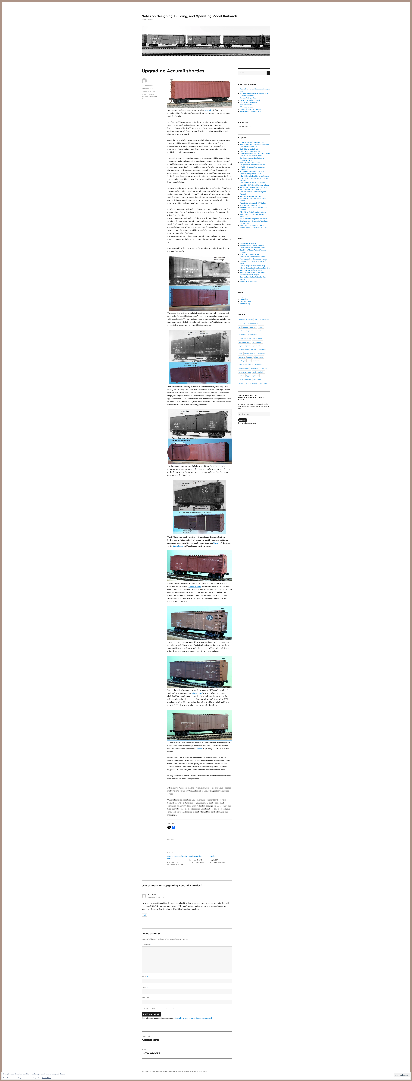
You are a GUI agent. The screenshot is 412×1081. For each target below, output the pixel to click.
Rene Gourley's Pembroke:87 (250, 205)
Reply (144, 915)
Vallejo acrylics (195, 586)
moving (253, 349)
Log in (242, 297)
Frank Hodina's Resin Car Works (251, 156)
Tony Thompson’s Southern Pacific (252, 226)
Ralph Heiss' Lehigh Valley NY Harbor (253, 203)
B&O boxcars (264, 319)
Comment (146, 944)
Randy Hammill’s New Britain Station (252, 272)
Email (145, 987)
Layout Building (244, 342)
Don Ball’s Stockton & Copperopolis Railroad (255, 154)
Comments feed (245, 301)
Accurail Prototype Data (248, 98)
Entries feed (244, 299)
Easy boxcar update (195, 856)
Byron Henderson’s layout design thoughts (255, 145)
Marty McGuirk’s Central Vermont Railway (254, 185)
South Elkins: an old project (249, 275)
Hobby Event (253, 334)
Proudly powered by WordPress (196, 1072)
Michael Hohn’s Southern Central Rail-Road (255, 268)
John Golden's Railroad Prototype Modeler (254, 176)
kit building (257, 338)
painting (242, 357)
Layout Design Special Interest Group (252, 266)
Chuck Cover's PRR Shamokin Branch (253, 248)
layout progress (244, 346)
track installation (258, 372)
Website (145, 998)
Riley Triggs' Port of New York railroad (253, 212)
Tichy (215, 543)
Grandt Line (178, 546)
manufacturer (244, 349)
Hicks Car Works (245, 169)
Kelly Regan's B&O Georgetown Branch (253, 259)
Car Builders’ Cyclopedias (248, 102)
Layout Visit (256, 346)
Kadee (199, 749)
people (249, 357)
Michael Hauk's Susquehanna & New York (254, 187)
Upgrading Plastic (252, 376)
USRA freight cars (245, 379)
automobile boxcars (246, 319)
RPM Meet (254, 368)
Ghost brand (197, 693)
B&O (256, 319)
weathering (257, 379)
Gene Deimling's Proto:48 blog (250, 163)
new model (262, 349)
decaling (253, 327)
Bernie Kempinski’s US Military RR (252, 142)
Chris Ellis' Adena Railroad (249, 149)
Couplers (213, 856)
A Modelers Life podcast (248, 243)
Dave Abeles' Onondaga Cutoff (250, 151)
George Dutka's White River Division (252, 165)
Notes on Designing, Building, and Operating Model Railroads (189, 16)
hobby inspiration (245, 338)
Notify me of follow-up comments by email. (159, 1009)
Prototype (145, 96)
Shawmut (263, 368)
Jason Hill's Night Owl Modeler (250, 174)
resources (258, 364)
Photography (258, 357)
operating (261, 353)
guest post (150, 94)
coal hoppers (243, 327)
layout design (257, 342)
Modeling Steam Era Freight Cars (251, 196)
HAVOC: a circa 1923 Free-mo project (252, 167)
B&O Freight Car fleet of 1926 (250, 100)
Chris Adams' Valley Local (249, 147)
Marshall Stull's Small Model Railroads (253, 183)
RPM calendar (244, 368)
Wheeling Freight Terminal (248, 383)
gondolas (259, 331)
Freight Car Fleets (246, 105)
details (144, 94)
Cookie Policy (46, 1078)
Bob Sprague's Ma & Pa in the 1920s (252, 245)
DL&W (241, 331)
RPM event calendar (246, 107)
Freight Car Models (148, 91)
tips (249, 372)
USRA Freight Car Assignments (250, 109)
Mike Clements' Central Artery (250, 190)
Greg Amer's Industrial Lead (249, 254)
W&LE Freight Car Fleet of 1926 (250, 111)
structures (242, 372)
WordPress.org (245, 304)
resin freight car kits (246, 364)
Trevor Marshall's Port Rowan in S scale (253, 228)
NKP (240, 353)
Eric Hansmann (147, 85)
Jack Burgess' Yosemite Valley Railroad (253, 257)
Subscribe (242, 420)
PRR (249, 361)
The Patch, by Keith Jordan (249, 281)
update (241, 376)
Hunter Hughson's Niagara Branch (252, 172)
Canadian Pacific (253, 323)
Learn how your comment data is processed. (193, 1018)
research (256, 361)
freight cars (249, 331)
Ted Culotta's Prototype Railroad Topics (253, 219)
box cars (242, 323)
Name (145, 977)
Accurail (207, 110)
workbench (264, 383)
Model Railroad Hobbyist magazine (252, 270)
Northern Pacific (250, 353)
